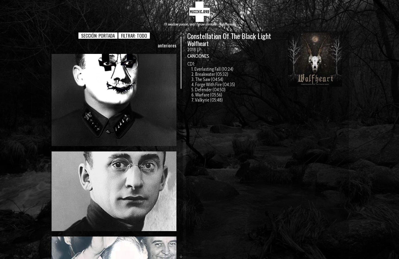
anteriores (167, 45)
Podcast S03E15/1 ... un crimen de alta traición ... (114, 191)
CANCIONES (198, 56)
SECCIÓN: (98, 36)
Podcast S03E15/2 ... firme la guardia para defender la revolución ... (114, 100)
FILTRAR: (134, 36)
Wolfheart (198, 43)
